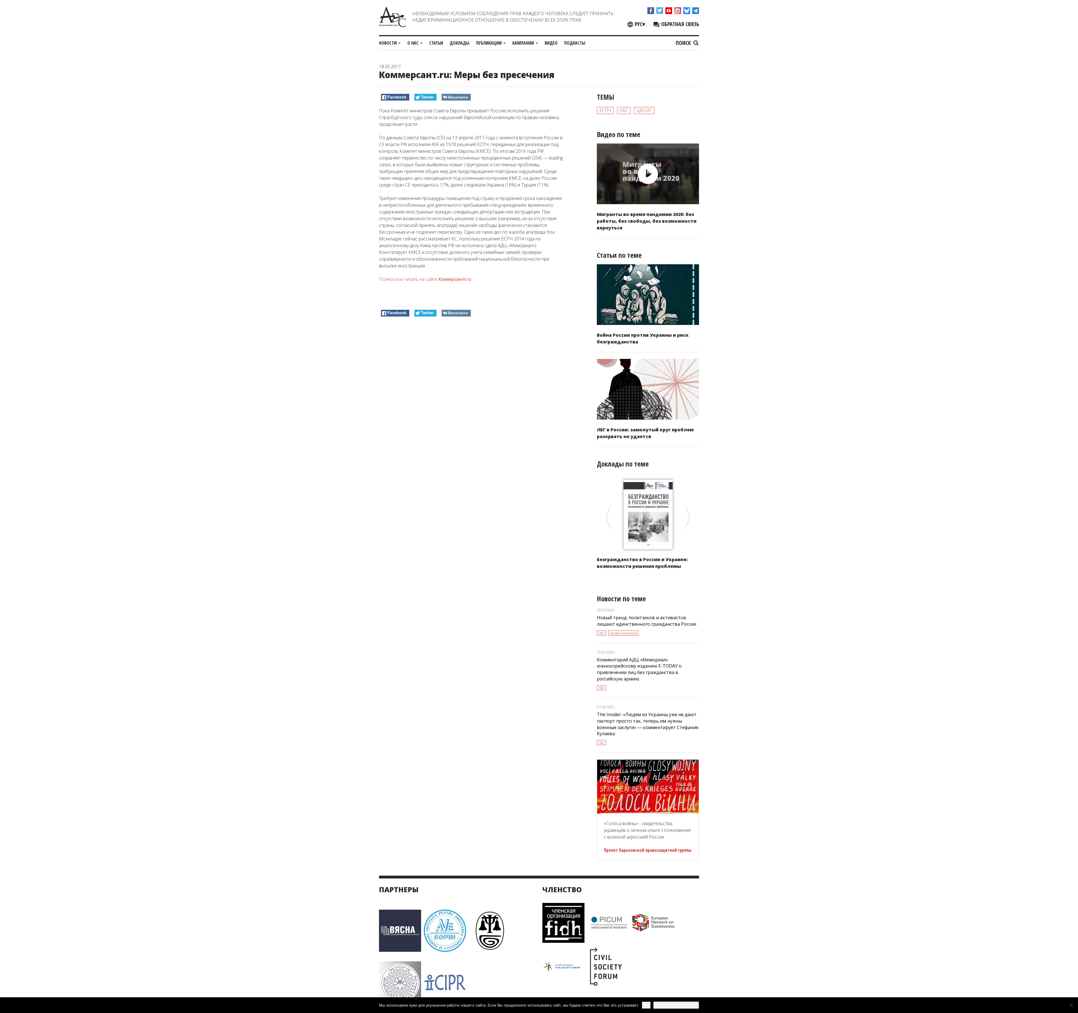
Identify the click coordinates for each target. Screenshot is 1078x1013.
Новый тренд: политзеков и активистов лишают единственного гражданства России (646, 620)
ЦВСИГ (644, 110)
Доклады (459, 43)
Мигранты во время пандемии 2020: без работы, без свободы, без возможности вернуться (646, 221)
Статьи (436, 43)
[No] (1071, 1005)
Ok (646, 1005)
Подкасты (574, 43)
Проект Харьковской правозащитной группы (647, 850)
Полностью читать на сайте (425, 279)
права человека (623, 633)
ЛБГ (624, 110)
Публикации (489, 43)
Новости (388, 43)
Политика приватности (676, 1005)
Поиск (684, 43)
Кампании (523, 43)
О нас (413, 43)
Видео (551, 43)
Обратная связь (679, 24)
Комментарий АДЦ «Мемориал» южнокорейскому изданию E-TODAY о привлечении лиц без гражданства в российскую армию (639, 669)
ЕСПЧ (605, 110)
